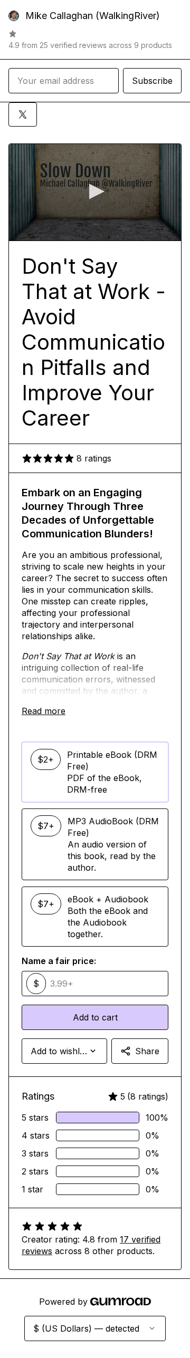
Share (147, 1051)
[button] (95, 191)
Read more (43, 711)
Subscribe (152, 80)
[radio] (95, 772)
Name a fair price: (59, 961)
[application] (95, 192)
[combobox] (64, 1051)
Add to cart (95, 1017)
